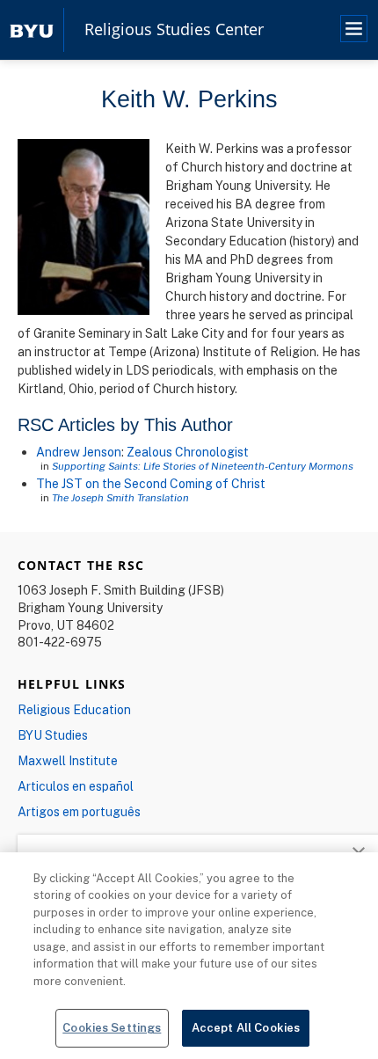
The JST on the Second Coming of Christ (150, 483)
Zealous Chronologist (188, 451)
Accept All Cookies (246, 1027)
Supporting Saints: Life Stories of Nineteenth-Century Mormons (202, 465)
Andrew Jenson (78, 451)
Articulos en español (76, 785)
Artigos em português (79, 811)
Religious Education (74, 709)
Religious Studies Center (174, 30)
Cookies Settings (111, 1027)
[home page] (32, 29)
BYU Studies (53, 734)
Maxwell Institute (68, 760)
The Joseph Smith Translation (120, 497)
